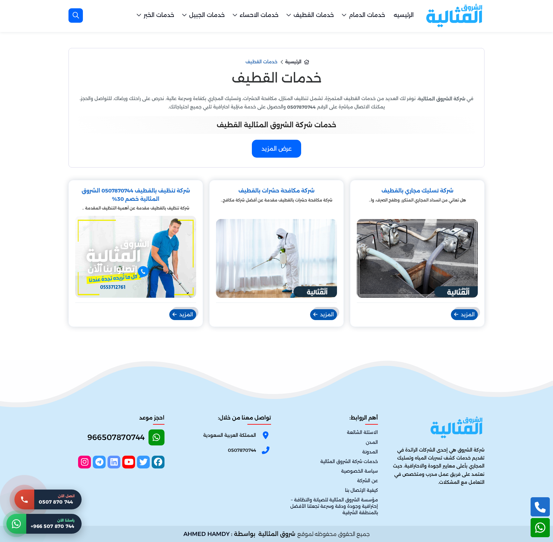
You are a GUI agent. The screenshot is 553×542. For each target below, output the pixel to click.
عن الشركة (367, 480)
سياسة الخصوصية (359, 471)
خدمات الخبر (159, 15)
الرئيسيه (404, 15)
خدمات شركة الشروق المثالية (349, 461)
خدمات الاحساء (259, 15)
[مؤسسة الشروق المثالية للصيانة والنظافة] (454, 15)
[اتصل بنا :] (540, 507)
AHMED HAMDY (206, 534)
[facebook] (158, 462)
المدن (372, 442)
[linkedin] (114, 462)
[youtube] (128, 462)
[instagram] (84, 462)
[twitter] (143, 462)
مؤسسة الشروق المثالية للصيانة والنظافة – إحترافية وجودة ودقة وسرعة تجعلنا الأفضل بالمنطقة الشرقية (334, 506)
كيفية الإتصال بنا (361, 490)
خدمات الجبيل (207, 15)
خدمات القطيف (313, 15)
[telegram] (99, 462)
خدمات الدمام (367, 15)
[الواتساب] (540, 527)
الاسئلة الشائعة (362, 433)
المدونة (370, 452)
